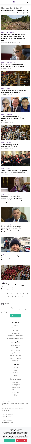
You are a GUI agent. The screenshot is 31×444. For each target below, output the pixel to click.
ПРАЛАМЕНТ (10, 114)
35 (12, 296)
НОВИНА (9, 88)
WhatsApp (16, 387)
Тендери (15, 375)
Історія (15, 330)
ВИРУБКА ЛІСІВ (11, 32)
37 (18, 296)
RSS (15, 370)
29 (14, 293)
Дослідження (15, 345)
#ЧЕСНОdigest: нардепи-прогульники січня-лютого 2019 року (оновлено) (12, 286)
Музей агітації (15, 353)
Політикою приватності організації (19, 437)
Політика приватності (15, 336)
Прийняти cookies (9, 441)
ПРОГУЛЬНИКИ (11, 62)
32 (23, 293)
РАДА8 (3, 32)
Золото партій (15, 350)
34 (9, 296)
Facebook (16, 382)
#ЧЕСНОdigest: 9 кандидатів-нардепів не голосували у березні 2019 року (13, 118)
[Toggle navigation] (2, 2)
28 (10, 293)
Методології (15, 333)
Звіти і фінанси (15, 328)
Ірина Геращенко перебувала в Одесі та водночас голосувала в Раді (12, 258)
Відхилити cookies (21, 441)
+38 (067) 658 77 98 (7, 422)
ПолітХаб (15, 348)
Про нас (15, 325)
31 (20, 293)
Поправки (15, 361)
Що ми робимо (15, 342)
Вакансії (15, 373)
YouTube (16, 392)
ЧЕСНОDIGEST (11, 282)
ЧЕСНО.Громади (15, 355)
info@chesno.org (6, 416)
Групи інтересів (15, 358)
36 (15, 296)
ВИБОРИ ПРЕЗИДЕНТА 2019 (9, 224)
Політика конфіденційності (15, 338)
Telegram (16, 390)
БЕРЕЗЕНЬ (9, 142)
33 (27, 293)
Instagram (16, 385)
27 (7, 293)
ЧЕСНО (7, 303)
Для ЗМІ (15, 367)
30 (17, 293)
